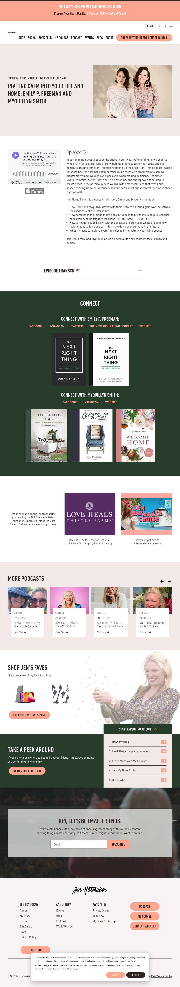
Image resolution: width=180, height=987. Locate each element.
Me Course (61, 37)
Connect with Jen (144, 926)
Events (89, 37)
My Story (25, 915)
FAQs (23, 931)
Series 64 (18, 612)
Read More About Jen (27, 771)
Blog (100, 37)
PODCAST (144, 906)
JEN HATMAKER (29, 904)
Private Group (101, 910)
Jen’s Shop (35, 950)
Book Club (45, 37)
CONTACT (149, 26)
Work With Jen (65, 926)
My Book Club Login (105, 921)
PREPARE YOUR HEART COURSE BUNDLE (144, 37)
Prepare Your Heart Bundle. (70, 13)
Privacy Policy (130, 961)
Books (32, 37)
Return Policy (28, 937)
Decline (135, 975)
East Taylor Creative (161, 976)
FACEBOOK (36, 326)
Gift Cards (26, 926)
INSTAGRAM (57, 326)
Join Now (98, 915)
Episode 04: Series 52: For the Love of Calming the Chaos (37, 78)
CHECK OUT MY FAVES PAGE (29, 715)
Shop (21, 37)
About (109, 37)
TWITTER (77, 326)
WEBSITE (145, 326)
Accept (115, 975)
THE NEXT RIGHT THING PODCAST (111, 326)
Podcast (76, 37)
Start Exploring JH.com (135, 729)
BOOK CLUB (99, 904)
